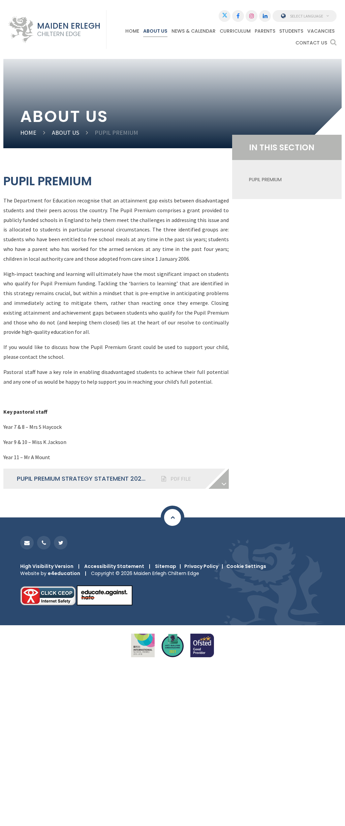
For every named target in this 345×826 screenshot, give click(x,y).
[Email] (27, 542)
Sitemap (165, 566)
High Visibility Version (46, 566)
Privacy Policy (201, 566)
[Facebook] (238, 16)
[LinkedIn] (265, 16)
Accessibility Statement (114, 566)
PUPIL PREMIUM (116, 132)
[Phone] (44, 542)
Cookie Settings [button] (246, 566)
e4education (64, 573)
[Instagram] (251, 16)
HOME (28, 132)
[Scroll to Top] (172, 517)
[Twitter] (224, 16)
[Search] (333, 42)
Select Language (306, 16)
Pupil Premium (265, 179)
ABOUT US (65, 132)
